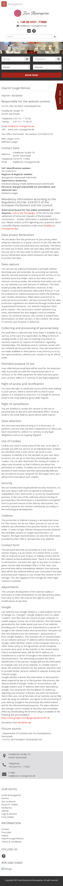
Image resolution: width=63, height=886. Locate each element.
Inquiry (4, 835)
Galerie (5, 810)
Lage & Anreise (9, 813)
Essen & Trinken (9, 804)
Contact (5, 829)
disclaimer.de (24, 722)
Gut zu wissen (8, 801)
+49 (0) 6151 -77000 (32, 22)
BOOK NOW (31, 75)
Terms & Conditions (11, 841)
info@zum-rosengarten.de (21, 126)
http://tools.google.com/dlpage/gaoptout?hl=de (25, 717)
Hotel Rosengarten (11, 795)
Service (5, 798)
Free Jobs (6, 832)
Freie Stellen (7, 817)
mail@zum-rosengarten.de (33, 25)
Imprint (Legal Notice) (12, 838)
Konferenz (6, 807)
